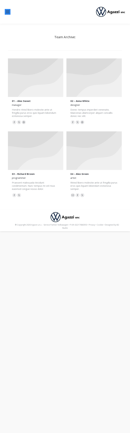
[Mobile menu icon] (7, 12)
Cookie (100, 224)
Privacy (92, 224)
